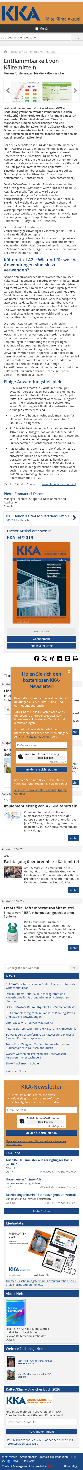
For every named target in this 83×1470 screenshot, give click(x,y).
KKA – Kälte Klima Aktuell (35, 736)
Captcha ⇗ (57, 762)
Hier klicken (45, 758)
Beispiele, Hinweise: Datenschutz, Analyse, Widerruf (41, 792)
